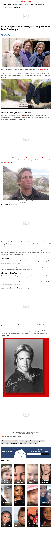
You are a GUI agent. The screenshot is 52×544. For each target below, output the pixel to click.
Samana (14, 31)
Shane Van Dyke (5, 443)
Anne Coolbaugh (23, 441)
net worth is (19, 115)
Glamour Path (26, 2)
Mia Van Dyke (4, 441)
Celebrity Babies (7, 7)
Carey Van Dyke (14, 441)
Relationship (29, 4)
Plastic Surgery (39, 4)
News (9, 4)
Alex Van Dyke (23, 443)
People (16, 7)
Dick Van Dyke (32, 441)
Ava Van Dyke (24, 261)
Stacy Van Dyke (15, 443)
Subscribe (45, 454)
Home (4, 4)
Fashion (15, 4)
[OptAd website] (46, 108)
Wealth (21, 4)
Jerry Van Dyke (41, 441)
